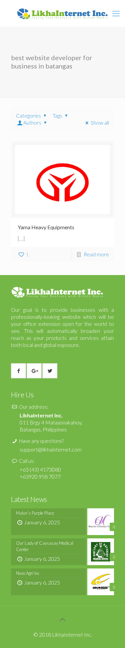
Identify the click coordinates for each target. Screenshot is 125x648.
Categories (28, 115)
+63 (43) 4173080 (40, 469)
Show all (100, 122)
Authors (32, 122)
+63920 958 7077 (40, 476)
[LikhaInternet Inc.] (62, 13)
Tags (57, 115)
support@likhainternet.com (51, 449)
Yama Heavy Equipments (46, 227)
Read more (96, 254)
